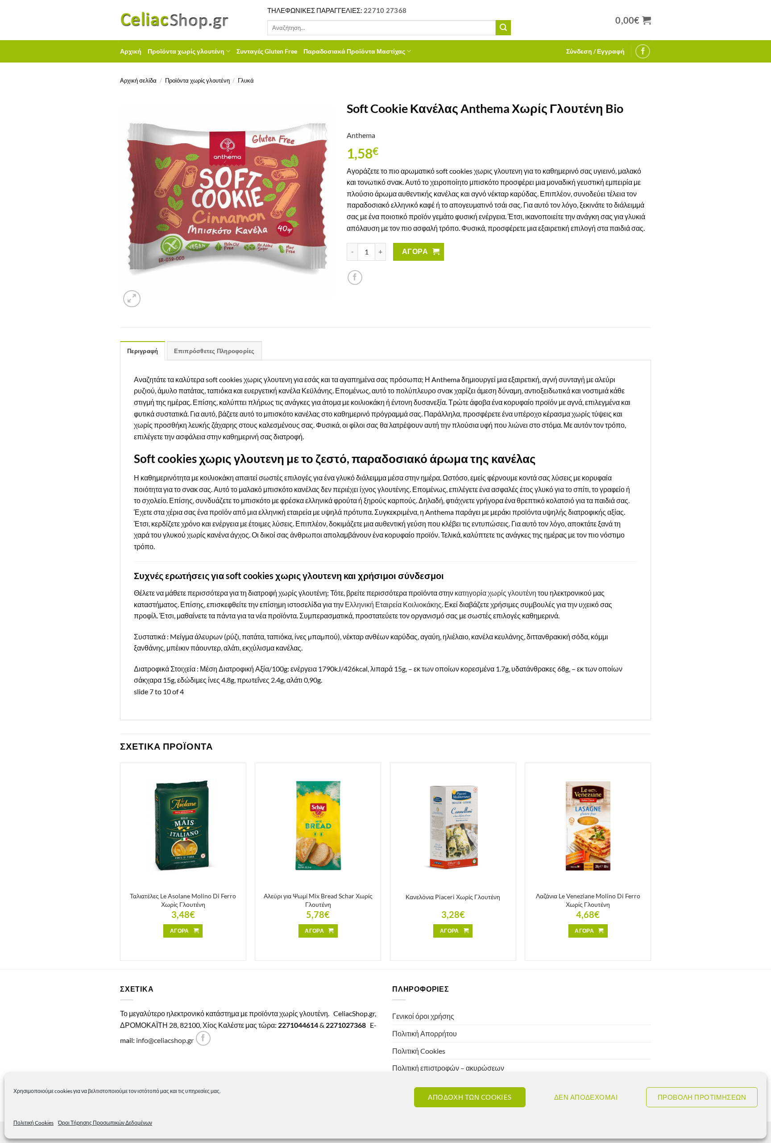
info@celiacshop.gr (165, 1040)
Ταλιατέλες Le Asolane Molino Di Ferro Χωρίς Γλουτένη (183, 900)
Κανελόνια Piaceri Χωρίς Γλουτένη (453, 897)
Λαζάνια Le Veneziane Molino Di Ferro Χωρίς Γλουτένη (588, 900)
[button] (595, 51)
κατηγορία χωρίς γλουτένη (495, 592)
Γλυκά (246, 80)
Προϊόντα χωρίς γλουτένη (186, 51)
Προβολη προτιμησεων (702, 1097)
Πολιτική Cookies (33, 1122)
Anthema (361, 135)
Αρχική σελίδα (138, 80)
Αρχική (130, 51)
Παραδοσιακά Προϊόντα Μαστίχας (354, 51)
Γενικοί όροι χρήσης (423, 1016)
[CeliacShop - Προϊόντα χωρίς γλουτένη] (187, 20)
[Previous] (120, 865)
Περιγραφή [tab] (142, 351)
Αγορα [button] (179, 931)
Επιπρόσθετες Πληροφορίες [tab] (214, 351)
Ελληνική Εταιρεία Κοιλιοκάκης (393, 604)
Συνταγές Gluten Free (266, 51)
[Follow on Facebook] (642, 51)
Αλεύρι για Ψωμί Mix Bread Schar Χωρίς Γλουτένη (318, 900)
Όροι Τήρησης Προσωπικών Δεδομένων (105, 1122)
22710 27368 (385, 10)
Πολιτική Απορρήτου (424, 1033)
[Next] (650, 865)
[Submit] (503, 27)
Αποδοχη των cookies (470, 1097)
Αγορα (415, 251)
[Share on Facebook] (355, 277)
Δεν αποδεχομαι (586, 1097)
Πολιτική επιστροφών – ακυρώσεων (448, 1068)
